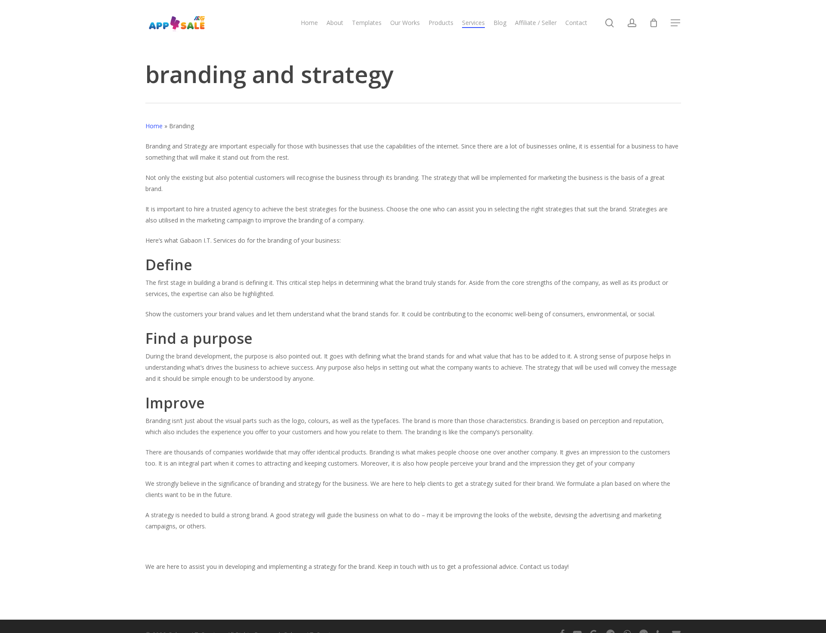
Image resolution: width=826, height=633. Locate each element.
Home (154, 126)
